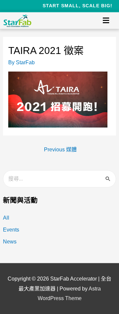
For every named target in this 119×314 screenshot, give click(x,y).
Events (11, 230)
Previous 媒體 (60, 149)
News (10, 241)
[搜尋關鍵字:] (59, 179)
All (6, 218)
